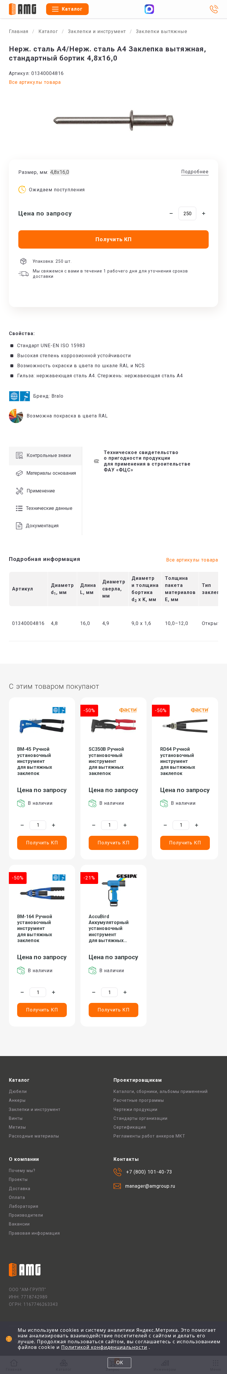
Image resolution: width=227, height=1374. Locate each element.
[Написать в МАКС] (149, 9)
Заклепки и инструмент (97, 31)
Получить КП (42, 843)
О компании (24, 1159)
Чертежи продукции (136, 1109)
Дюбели (18, 1091)
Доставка (19, 1188)
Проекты (18, 1179)
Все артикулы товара (35, 82)
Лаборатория (23, 1206)
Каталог (48, 31)
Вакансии (19, 1224)
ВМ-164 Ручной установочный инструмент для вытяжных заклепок (34, 928)
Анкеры (17, 1100)
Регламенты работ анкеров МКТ (149, 1136)
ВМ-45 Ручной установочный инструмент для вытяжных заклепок (34, 761)
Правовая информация (34, 1233)
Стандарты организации (141, 1118)
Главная (18, 31)
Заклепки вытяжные (161, 31)
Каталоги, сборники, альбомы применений (161, 1091)
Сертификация (130, 1127)
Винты (16, 1118)
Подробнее (195, 171)
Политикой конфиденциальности (104, 1347)
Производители (26, 1215)
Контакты (126, 1159)
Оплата (17, 1197)
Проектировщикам (138, 1080)
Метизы (17, 1127)
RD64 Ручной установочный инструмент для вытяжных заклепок (177, 761)
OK (119, 1362)
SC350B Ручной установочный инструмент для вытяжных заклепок (106, 761)
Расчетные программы (139, 1100)
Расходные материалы (34, 1136)
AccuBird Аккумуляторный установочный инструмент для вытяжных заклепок (109, 929)
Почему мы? (22, 1170)
